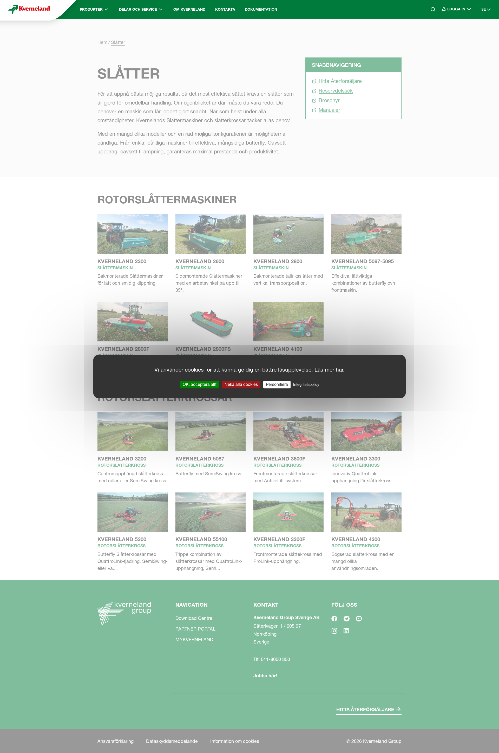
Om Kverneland (189, 9)
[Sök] (429, 31)
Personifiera (277, 384)
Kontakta (225, 9)
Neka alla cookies (241, 384)
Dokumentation (261, 9)
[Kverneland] (29, 9)
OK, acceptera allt (199, 384)
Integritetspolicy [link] (306, 384)
